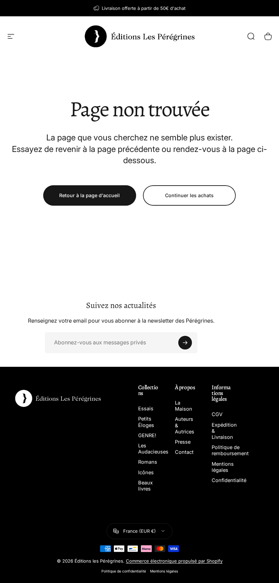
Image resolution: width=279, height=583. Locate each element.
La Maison (183, 406)
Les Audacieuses (153, 449)
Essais (145, 409)
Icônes (146, 472)
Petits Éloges (146, 422)
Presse (183, 442)
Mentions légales (223, 467)
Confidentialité (229, 480)
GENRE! (147, 435)
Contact (184, 452)
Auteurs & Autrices (184, 425)
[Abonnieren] (185, 342)
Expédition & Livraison (224, 431)
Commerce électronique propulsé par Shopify (174, 561)
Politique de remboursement (230, 450)
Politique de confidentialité (123, 571)
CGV (217, 414)
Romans (147, 462)
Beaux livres (145, 486)
